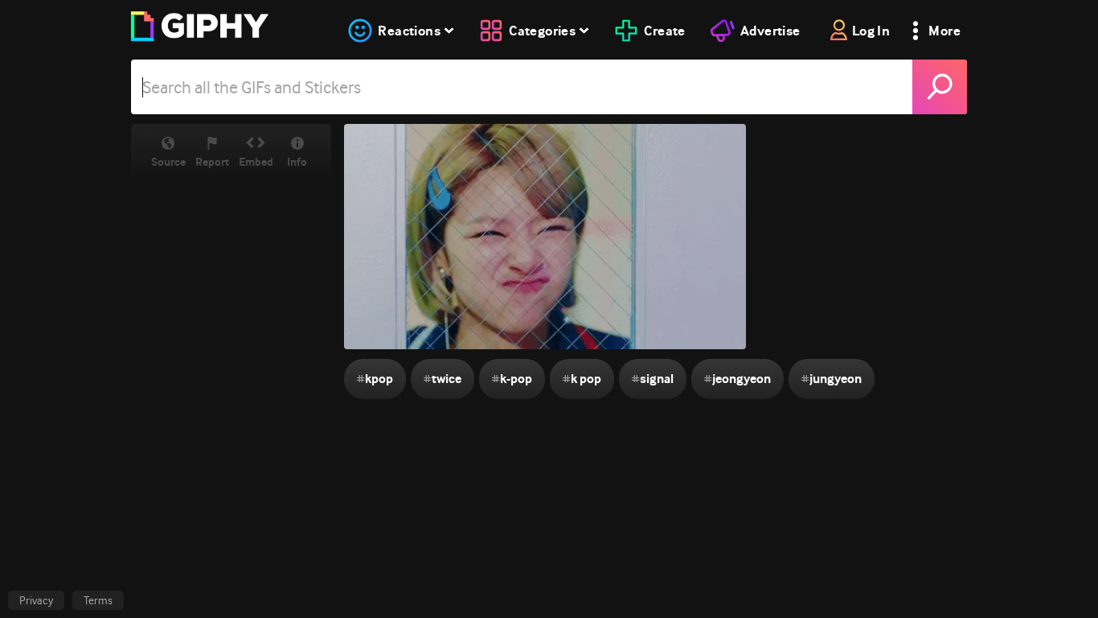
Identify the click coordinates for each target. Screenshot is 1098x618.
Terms (98, 600)
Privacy (36, 600)
